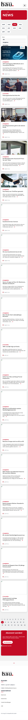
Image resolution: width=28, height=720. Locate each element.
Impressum (3, 694)
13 (11, 622)
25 (24, 625)
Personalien (5, 45)
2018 (3, 31)
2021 (9, 28)
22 (14, 625)
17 (23, 622)
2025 (9, 24)
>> (18, 70)
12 (8, 622)
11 (5, 622)
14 (14, 622)
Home (4, 12)
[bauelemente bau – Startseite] (7, 674)
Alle (4, 39)
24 (21, 625)
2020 (14, 28)
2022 (3, 28)
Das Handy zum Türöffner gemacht (13, 191)
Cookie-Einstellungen (6, 702)
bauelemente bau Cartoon (10, 221)
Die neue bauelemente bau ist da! (12, 252)
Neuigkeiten (5, 42)
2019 (20, 28)
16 (20, 622)
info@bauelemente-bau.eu (10, 688)
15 (17, 622)
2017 (8, 31)
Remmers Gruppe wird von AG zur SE (13, 441)
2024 (14, 24)
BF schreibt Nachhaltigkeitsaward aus (14, 535)
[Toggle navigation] (24, 5)
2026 (3, 24)
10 (2, 622)
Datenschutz (4, 698)
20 (8, 625)
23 (18, 625)
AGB (2, 706)
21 (11, 625)
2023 (20, 24)
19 (5, 625)
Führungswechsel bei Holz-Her (11, 95)
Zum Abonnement (8, 642)
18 (2, 625)
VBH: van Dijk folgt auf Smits (11, 346)
